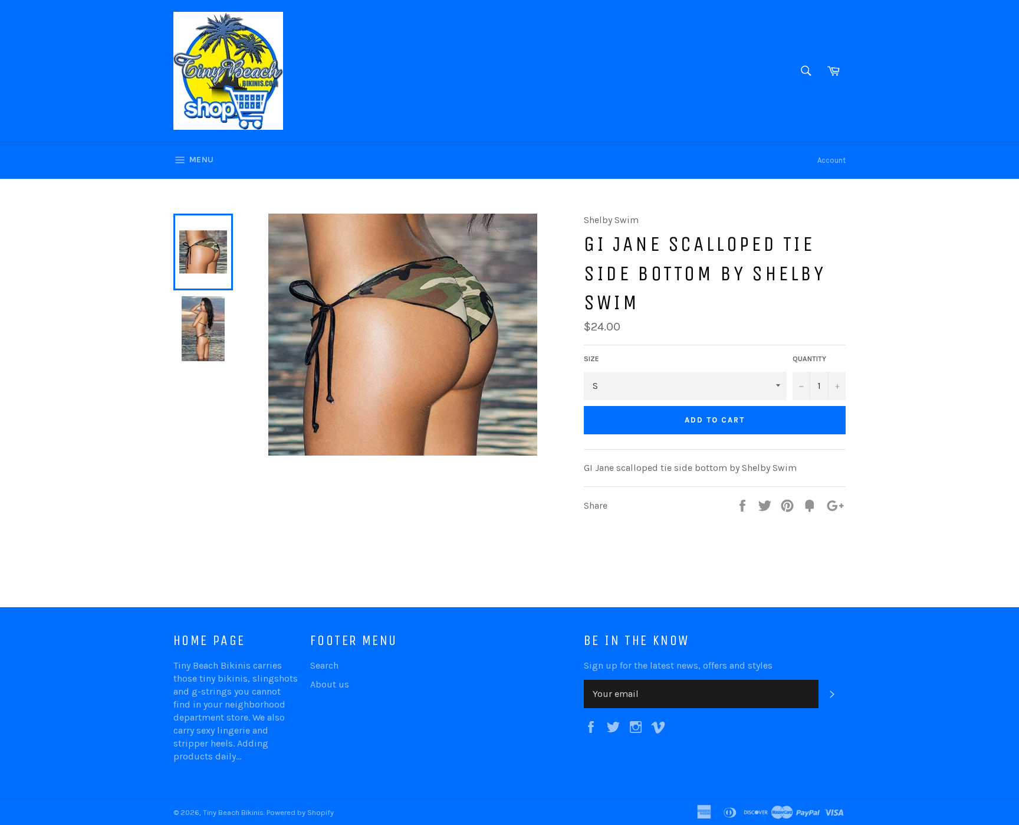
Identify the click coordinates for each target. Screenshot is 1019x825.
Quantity (809, 359)
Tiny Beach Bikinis (233, 812)
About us (329, 684)
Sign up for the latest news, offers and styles (678, 665)
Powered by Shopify (300, 812)
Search (324, 665)
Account (831, 160)
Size (591, 359)
